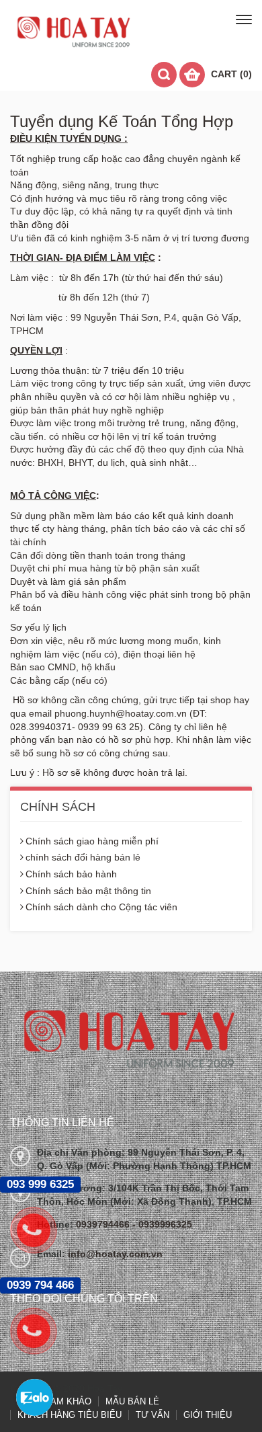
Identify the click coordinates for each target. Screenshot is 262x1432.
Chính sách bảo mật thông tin (88, 890)
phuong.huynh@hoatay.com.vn (120, 713)
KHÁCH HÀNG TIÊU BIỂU (69, 1415)
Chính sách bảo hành (71, 874)
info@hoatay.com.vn (115, 1253)
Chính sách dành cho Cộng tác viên (101, 907)
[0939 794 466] (40, 1331)
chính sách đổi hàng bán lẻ (83, 857)
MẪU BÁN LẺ (132, 1401)
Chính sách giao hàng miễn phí (92, 841)
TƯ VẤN (152, 1415)
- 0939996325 (162, 1224)
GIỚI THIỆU (207, 1415)
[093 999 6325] (40, 1230)
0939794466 (104, 1224)
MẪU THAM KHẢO (54, 1401)
